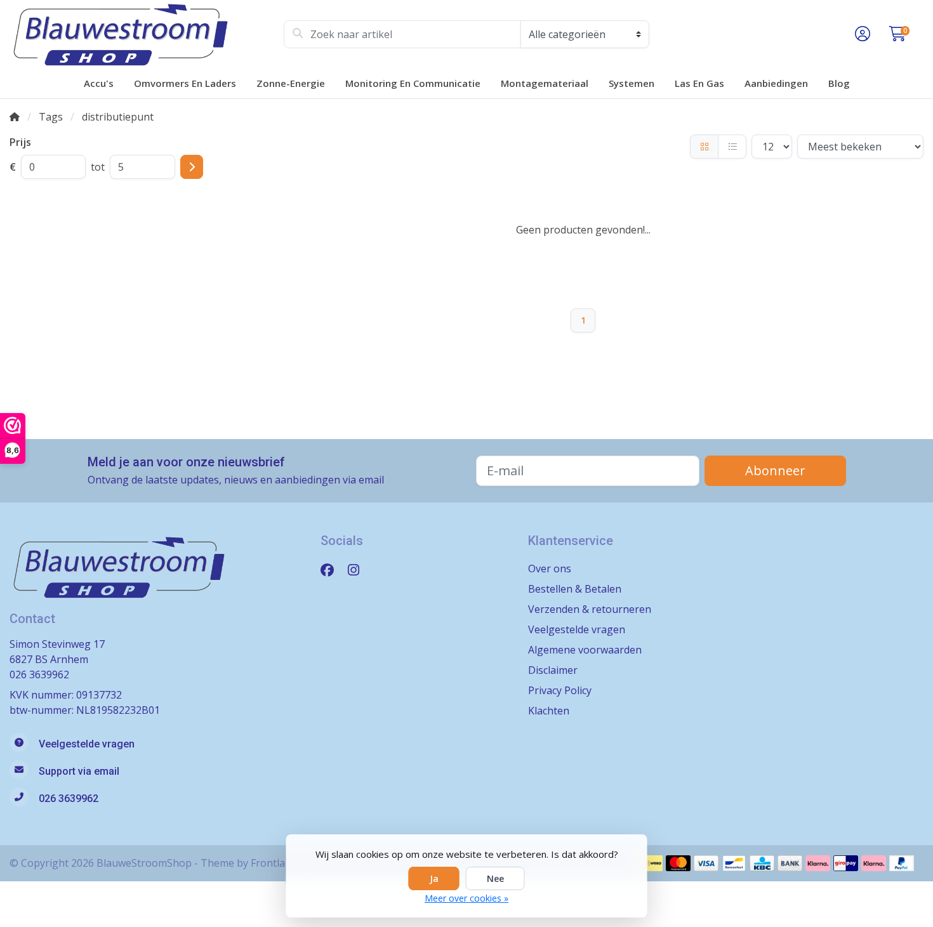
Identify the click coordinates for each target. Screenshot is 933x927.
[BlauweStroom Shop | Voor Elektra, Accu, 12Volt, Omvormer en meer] (147, 34)
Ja (434, 878)
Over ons (549, 568)
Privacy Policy (560, 690)
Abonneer (775, 470)
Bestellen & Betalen (574, 589)
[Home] (15, 117)
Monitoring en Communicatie (412, 83)
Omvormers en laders (185, 83)
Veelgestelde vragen (576, 629)
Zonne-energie (290, 83)
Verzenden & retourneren (589, 609)
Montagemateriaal (544, 83)
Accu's (99, 83)
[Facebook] (332, 569)
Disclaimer (553, 670)
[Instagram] (358, 569)
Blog (839, 83)
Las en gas (699, 83)
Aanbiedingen (776, 83)
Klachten (548, 711)
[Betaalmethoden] (650, 863)
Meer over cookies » (466, 898)
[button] (861, 34)
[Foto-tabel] (704, 147)
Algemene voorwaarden (585, 650)
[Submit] (191, 167)
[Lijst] (732, 147)
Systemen (631, 83)
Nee (495, 878)
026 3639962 (39, 674)
